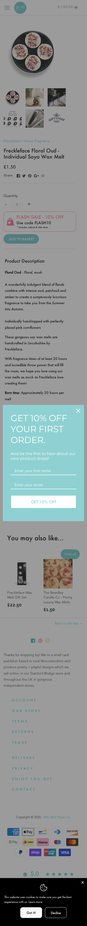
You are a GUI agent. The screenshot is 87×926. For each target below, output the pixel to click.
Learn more (35, 902)
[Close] (78, 411)
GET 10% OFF (43, 501)
